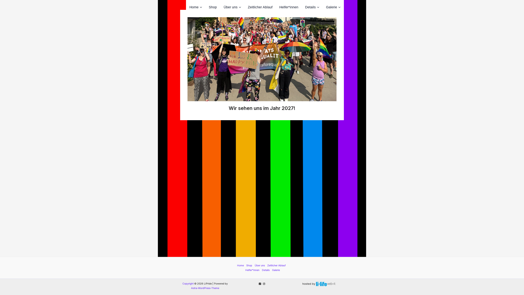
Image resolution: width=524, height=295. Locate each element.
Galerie (331, 7)
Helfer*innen (288, 7)
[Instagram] (264, 284)
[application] (200, 7)
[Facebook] (260, 284)
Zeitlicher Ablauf (260, 7)
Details (310, 7)
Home (194, 7)
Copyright (188, 283)
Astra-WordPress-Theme (205, 288)
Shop (213, 7)
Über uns (231, 7)
